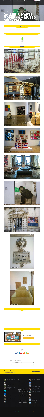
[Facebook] (16, 353)
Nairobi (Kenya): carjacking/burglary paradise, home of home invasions (22, 398)
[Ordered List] (16, 362)
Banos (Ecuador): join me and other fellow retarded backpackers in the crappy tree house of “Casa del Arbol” (22, 396)
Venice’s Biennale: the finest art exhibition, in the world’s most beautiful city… (36, 379)
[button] (28, 338)
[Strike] (15, 362)
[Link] (20, 362)
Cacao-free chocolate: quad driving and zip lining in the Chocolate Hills (11, 401)
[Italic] (13, 362)
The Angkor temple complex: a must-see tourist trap (11, 398)
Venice (13, 11)
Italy (11, 11)
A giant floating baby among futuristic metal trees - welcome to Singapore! (11, 385)
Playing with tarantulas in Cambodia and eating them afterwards (11, 382)
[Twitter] (17, 353)
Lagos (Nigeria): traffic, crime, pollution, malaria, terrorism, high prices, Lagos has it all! (22, 389)
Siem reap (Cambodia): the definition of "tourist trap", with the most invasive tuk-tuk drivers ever (23, 400)
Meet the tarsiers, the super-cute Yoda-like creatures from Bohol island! (11, 379)
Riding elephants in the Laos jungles (10, 395)
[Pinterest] (21, 353)
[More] (28, 353)
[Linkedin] (19, 353)
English (35, 0)
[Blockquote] (18, 362)
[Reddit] (23, 353)
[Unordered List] (17, 362)
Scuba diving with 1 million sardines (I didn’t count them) (11, 393)
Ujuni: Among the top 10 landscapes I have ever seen (36, 382)
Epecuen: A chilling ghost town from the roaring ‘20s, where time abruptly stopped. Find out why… (36, 403)
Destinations (8, 11)
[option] (9, 411)
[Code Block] (19, 362)
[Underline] (14, 362)
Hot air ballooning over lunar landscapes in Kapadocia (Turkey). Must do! (36, 400)
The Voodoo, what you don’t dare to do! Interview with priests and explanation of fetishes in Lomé (36, 389)
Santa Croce (17, 11)
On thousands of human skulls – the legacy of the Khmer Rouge (11, 388)
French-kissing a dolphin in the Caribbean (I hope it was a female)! (36, 392)
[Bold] (12, 362)
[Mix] (24, 353)
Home (5, 11)
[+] (21, 362)
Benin (18, 379)
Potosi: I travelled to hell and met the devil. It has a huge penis (36, 397)
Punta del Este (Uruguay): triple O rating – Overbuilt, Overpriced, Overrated (22, 393)
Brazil (18, 380)
